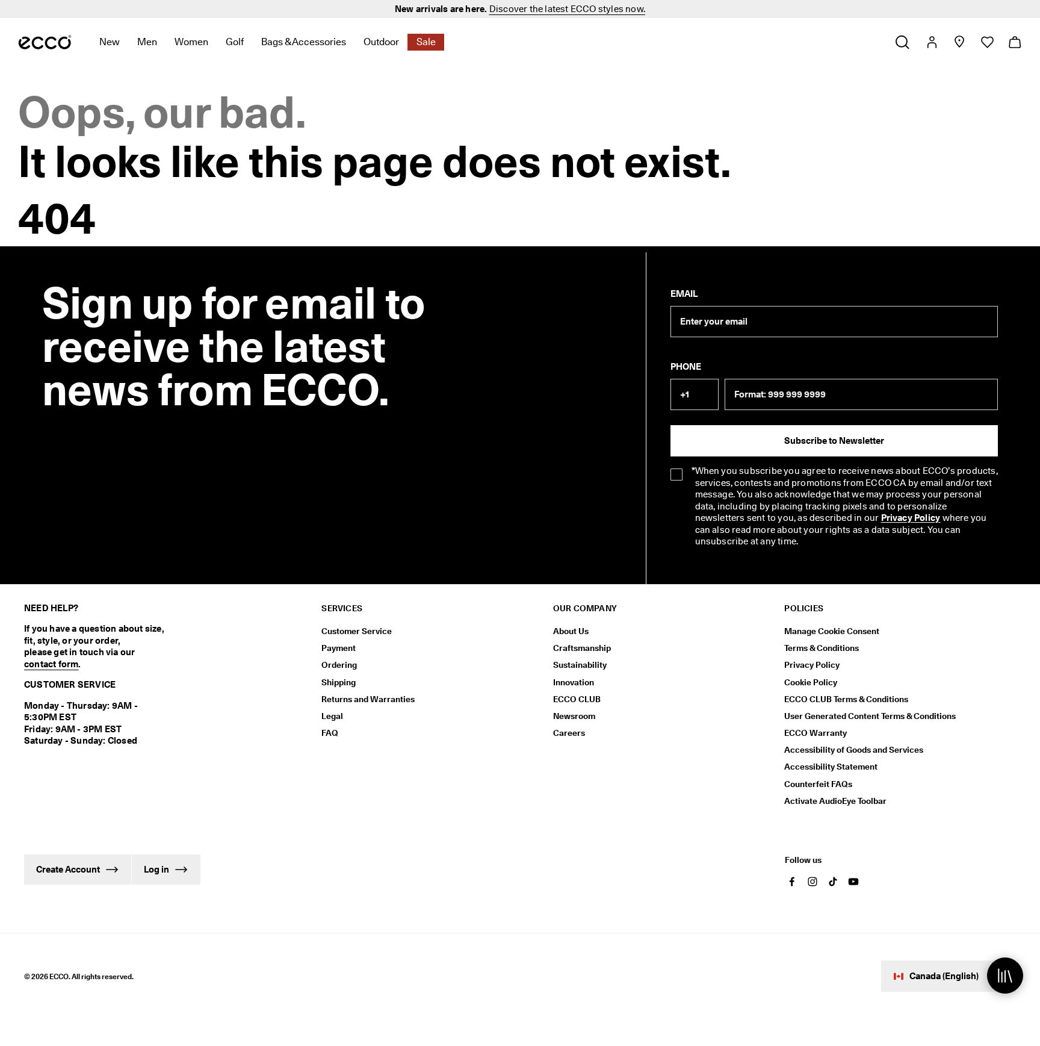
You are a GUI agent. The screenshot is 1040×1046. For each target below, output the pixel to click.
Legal (332, 716)
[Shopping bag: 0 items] (1014, 42)
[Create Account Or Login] (931, 42)
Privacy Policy (911, 517)
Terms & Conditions (821, 648)
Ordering (339, 665)
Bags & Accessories (303, 42)
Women (191, 42)
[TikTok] (833, 881)
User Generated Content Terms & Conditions (870, 716)
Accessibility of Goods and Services (853, 750)
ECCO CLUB (577, 699)
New (109, 42)
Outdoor (381, 42)
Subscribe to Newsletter (834, 440)
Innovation (573, 682)
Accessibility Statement (831, 766)
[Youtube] (853, 881)
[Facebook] (792, 881)
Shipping (338, 682)
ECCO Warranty (815, 733)
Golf (235, 42)
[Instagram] (812, 881)
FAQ (329, 733)
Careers (569, 733)
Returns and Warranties (368, 699)
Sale (426, 42)
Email (684, 293)
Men (147, 42)
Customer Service (356, 631)
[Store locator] (959, 42)
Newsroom (574, 716)
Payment (338, 648)
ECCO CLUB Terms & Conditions (846, 699)
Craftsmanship (582, 648)
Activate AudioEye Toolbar (835, 801)
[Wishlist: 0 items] (986, 42)
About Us (571, 631)
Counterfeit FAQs (818, 784)
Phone (685, 366)
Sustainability (580, 665)
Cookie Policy (810, 682)
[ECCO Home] (45, 42)
